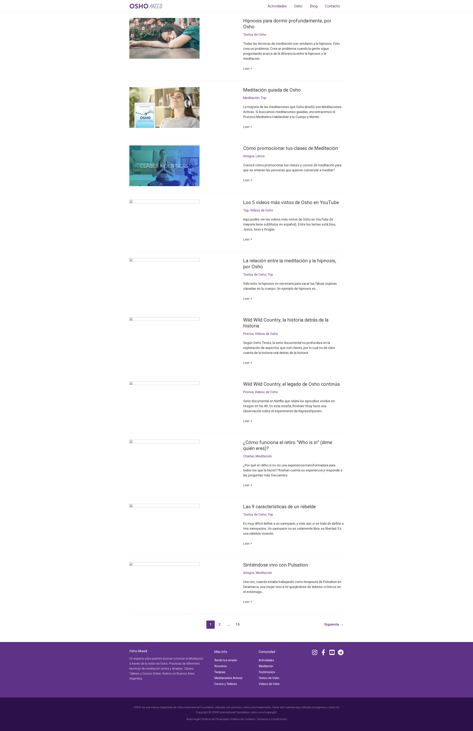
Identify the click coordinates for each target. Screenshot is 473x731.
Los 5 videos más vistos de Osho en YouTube (291, 202)
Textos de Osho (254, 34)
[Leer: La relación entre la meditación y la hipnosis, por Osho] (164, 278)
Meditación (251, 98)
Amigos (248, 156)
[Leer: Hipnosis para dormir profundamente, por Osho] (164, 38)
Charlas (248, 456)
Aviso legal (193, 719)
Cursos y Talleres (225, 684)
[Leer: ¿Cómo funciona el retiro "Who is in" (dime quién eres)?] (164, 460)
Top (263, 98)
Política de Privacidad (215, 719)
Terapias (219, 672)
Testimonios (267, 672)
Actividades (266, 660)
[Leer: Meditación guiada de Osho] (164, 107)
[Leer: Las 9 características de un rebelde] (164, 524)
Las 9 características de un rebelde (279, 506)
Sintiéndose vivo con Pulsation (275, 565)
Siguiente (334, 624)
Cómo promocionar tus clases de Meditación (290, 148)
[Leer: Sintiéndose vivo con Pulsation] (164, 582)
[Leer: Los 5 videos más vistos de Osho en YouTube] (164, 220)
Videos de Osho (261, 210)
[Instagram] (315, 652)
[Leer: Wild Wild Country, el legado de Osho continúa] (164, 401)
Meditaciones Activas (228, 678)
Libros (260, 156)
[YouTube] (332, 652)
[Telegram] (341, 652)
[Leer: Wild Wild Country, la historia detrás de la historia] (164, 337)
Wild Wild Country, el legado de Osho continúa (291, 384)
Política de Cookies (243, 719)
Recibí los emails (225, 660)
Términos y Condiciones (272, 719)
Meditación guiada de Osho (272, 90)
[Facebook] (323, 652)
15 (238, 624)
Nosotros (220, 666)
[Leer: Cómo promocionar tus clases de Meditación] (164, 165)
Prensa (248, 334)
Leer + (247, 68)
